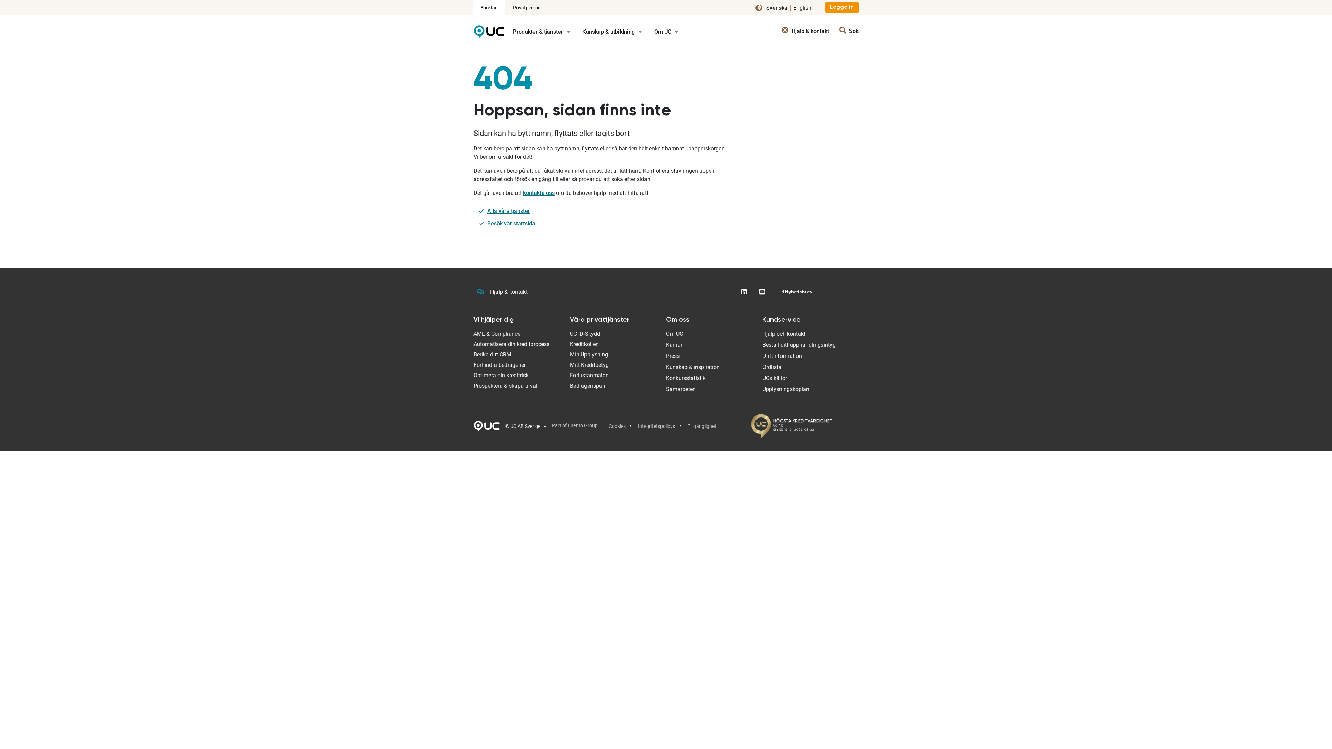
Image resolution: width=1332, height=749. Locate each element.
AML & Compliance (496, 333)
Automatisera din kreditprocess (511, 344)
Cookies (617, 426)
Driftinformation (782, 356)
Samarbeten (681, 389)
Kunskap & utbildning (609, 31)
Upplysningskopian (785, 389)
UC (489, 34)
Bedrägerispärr (588, 385)
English (802, 8)
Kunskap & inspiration (693, 367)
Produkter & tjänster (538, 31)
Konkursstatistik (686, 378)
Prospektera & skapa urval (505, 385)
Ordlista (772, 367)
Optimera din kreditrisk (501, 375)
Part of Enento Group (575, 425)
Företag (489, 7)
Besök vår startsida (511, 223)
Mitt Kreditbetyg (589, 365)
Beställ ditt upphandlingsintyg (799, 345)
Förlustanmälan (589, 375)
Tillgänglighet (702, 426)
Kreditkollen (584, 344)
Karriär (674, 345)
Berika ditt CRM (492, 354)
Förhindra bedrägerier (499, 365)
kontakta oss (539, 193)
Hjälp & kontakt (509, 292)
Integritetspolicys (656, 426)
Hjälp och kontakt (783, 333)
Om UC (663, 31)
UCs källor (774, 378)
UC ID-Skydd (585, 333)
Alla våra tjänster (508, 211)
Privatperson (527, 7)
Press (673, 356)
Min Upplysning (589, 354)
